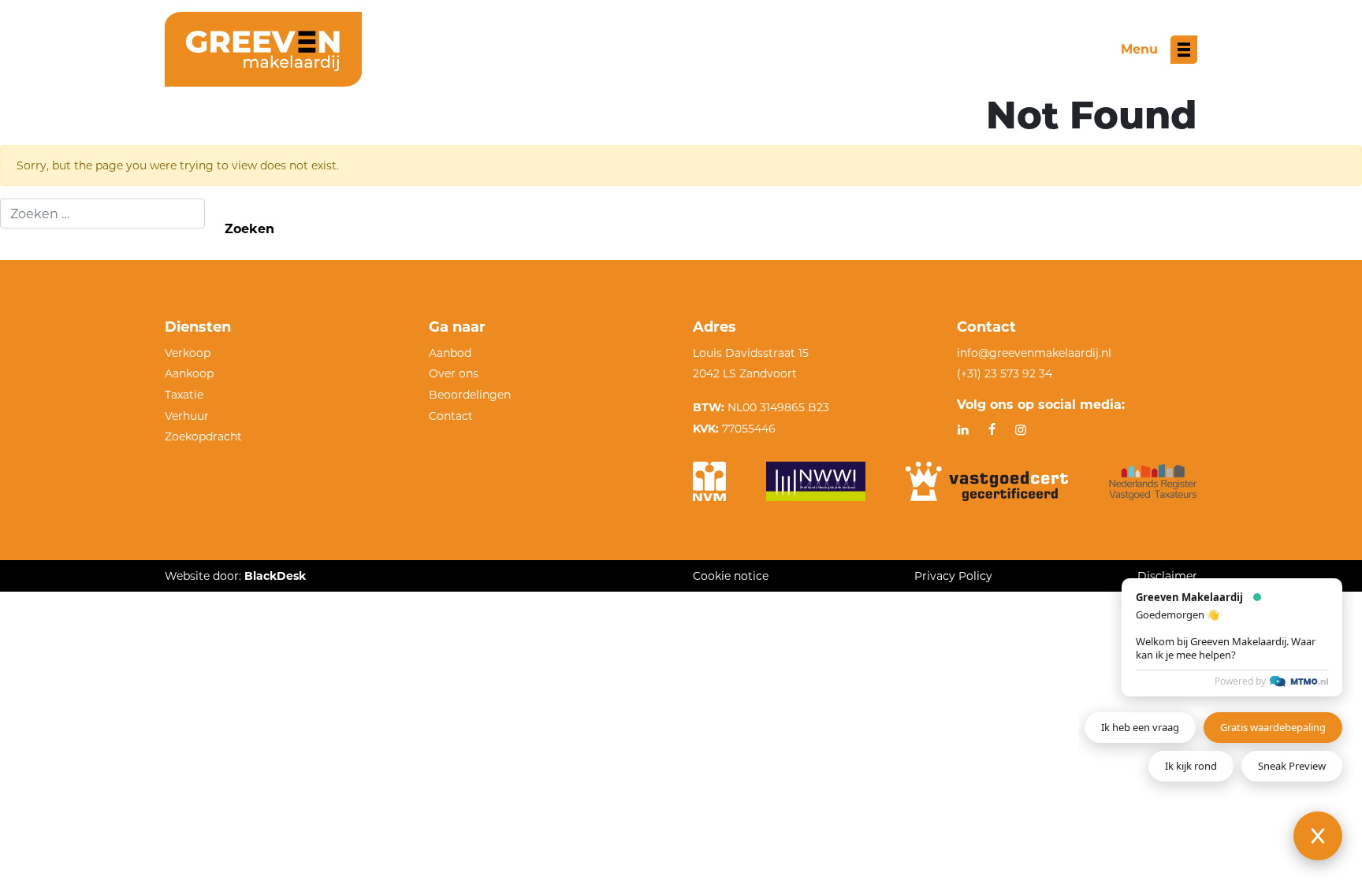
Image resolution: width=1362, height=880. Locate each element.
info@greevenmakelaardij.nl (1034, 353)
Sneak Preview (1292, 766)
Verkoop (187, 353)
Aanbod (450, 353)
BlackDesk (275, 576)
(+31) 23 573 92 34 (1004, 373)
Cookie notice (730, 576)
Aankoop (189, 373)
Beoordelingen (470, 395)
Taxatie (184, 395)
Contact (451, 416)
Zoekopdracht (203, 436)
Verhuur (187, 416)
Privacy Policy (953, 576)
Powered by (1240, 681)
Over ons (453, 373)
